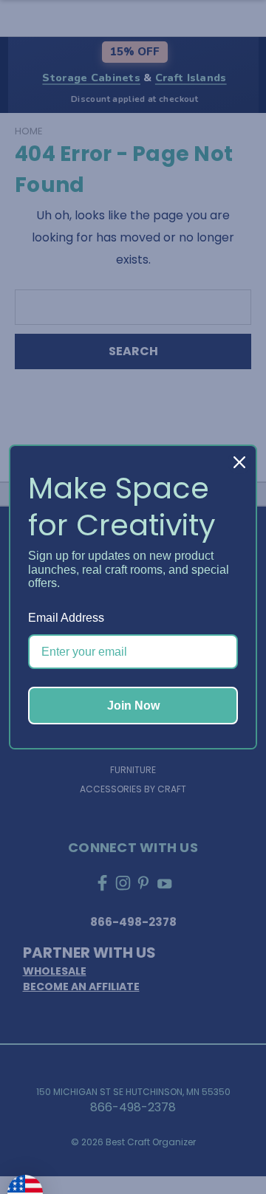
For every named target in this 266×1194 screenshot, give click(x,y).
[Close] (239, 462)
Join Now (133, 705)
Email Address (66, 617)
